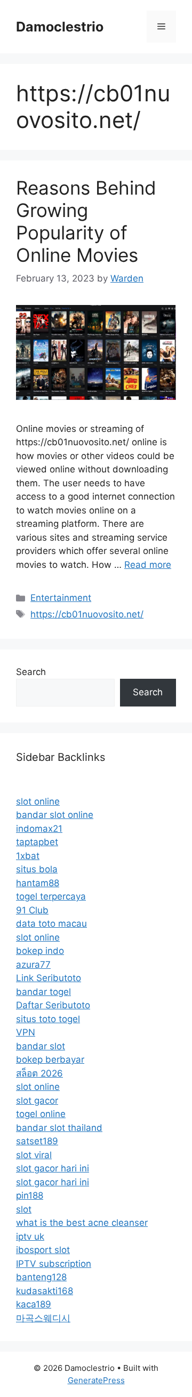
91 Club (32, 910)
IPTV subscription (53, 1263)
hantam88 (37, 883)
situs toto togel (48, 1019)
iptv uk (30, 1236)
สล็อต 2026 (39, 1073)
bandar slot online (54, 814)
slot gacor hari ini (52, 1168)
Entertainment (60, 597)
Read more (147, 564)
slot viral (34, 1155)
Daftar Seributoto (53, 1005)
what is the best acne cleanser (82, 1222)
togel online (41, 1114)
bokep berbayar (50, 1059)
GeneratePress (96, 1380)
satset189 (37, 1141)
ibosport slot (43, 1250)
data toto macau (51, 923)
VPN (25, 1032)
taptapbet (37, 842)
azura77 (33, 964)
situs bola (37, 869)
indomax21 (39, 828)
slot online (38, 801)
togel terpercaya (51, 896)
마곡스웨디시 (43, 1318)
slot (23, 1209)
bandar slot (40, 1046)
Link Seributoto (48, 978)
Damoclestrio (59, 27)
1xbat (27, 855)
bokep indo (40, 950)
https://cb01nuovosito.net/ (86, 614)
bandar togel (43, 991)
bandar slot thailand (59, 1127)
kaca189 (33, 1304)
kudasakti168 (44, 1291)
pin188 (29, 1195)
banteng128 (41, 1277)
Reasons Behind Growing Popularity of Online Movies (86, 221)
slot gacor (37, 1100)
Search (31, 672)
